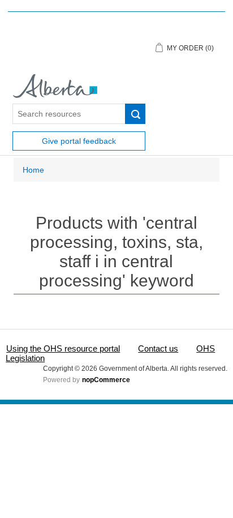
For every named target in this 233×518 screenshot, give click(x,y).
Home (33, 169)
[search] (135, 114)
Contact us (158, 348)
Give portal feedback (79, 140)
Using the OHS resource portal (63, 348)
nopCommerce (106, 380)
